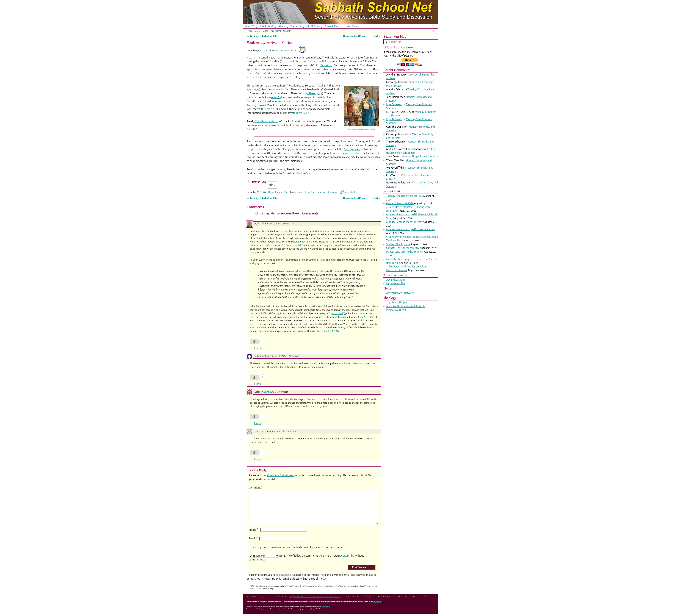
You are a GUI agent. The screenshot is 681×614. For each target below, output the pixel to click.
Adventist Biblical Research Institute (405, 306)
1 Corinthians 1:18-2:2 (265, 121)
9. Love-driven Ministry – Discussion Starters (410, 229)
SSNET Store (312, 26)
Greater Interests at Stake (400, 203)
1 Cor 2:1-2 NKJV (331, 331)
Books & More (332, 26)
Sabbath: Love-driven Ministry (402, 248)
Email (253, 538)
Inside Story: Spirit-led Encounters (404, 251)
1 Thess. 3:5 (300, 112)
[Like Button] (270, 185)
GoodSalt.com (326, 606)
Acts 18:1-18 (253, 57)
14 (255, 89)
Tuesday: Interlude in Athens (263, 36)
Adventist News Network (400, 293)
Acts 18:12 (326, 65)
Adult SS (249, 26)
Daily (257, 30)
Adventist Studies (395, 279)
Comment (255, 487)
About (281, 26)
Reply (257, 348)
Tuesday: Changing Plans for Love (404, 195)
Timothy (320, 192)
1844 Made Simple (396, 302)
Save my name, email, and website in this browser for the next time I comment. (297, 547)
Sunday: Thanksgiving (398, 244)
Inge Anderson (394, 104)
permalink (349, 192)
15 (258, 89)
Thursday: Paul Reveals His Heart (362, 36)
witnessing (331, 192)
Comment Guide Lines (280, 475)
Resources (295, 26)
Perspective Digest (396, 310)
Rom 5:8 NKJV (366, 317)
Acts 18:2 (286, 61)
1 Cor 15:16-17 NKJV (294, 245)
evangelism (304, 192)
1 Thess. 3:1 (313, 93)
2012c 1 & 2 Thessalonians (270, 192)
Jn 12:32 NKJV (339, 313)
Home (249, 30)
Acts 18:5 (276, 97)
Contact (356, 26)
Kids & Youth (266, 26)
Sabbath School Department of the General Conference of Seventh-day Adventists (316, 597)
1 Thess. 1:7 (268, 108)
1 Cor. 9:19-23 (352, 149)
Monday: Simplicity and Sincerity (420, 156)
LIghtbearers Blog (396, 283)
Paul (313, 192)
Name (253, 529)
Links (348, 26)
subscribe (348, 555)
